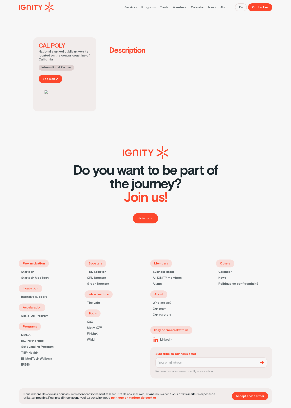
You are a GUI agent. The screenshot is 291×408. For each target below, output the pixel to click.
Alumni (157, 284)
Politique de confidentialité (238, 284)
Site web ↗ (50, 79)
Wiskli (91, 340)
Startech (27, 272)
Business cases (164, 272)
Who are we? (162, 303)
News (212, 7)
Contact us (260, 7)
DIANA (25, 335)
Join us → (145, 218)
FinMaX (92, 334)
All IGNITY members (167, 278)
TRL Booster (96, 272)
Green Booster (98, 284)
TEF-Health (29, 353)
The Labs (93, 303)
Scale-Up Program (34, 316)
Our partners (162, 315)
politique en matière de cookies (134, 398)
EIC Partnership (32, 341)
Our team (159, 309)
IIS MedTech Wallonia (36, 359)
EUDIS (25, 365)
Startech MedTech (35, 278)
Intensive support (34, 297)
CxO (90, 322)
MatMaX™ (94, 328)
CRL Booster (96, 278)
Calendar (197, 7)
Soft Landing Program (37, 347)
